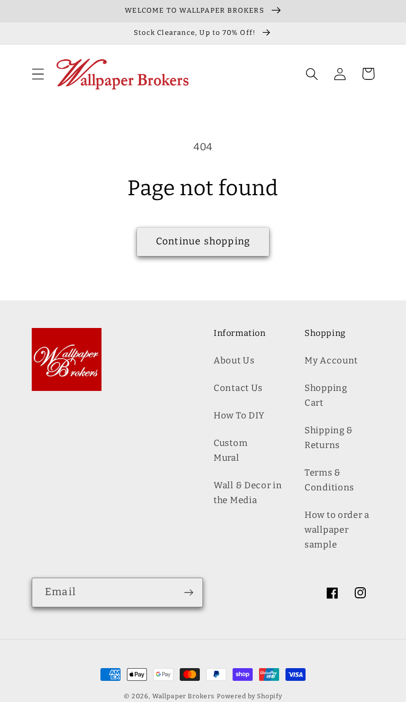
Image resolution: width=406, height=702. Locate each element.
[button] (38, 74)
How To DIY (239, 415)
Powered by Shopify (249, 696)
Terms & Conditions (329, 480)
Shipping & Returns (328, 437)
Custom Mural (230, 450)
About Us (234, 360)
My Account (331, 360)
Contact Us (238, 387)
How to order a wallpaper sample (337, 529)
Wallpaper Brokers (183, 696)
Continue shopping (203, 241)
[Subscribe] (188, 592)
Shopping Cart (325, 395)
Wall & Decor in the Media (248, 492)
